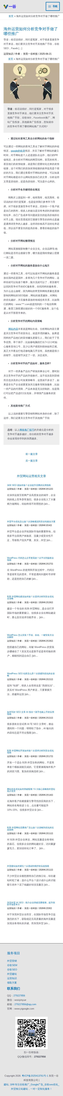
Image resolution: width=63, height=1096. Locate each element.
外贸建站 (12, 974)
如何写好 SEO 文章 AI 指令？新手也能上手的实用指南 (30, 713)
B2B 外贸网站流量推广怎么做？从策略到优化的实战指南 (30, 828)
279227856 (19, 995)
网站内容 (13, 329)
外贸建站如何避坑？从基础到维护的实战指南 (28, 866)
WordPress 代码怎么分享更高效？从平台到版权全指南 (30, 559)
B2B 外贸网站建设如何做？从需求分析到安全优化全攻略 (30, 597)
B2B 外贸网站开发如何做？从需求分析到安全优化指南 (30, 751)
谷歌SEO (12, 969)
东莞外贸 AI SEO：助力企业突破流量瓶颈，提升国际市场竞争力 (31, 903)
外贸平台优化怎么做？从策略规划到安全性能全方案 (31, 521)
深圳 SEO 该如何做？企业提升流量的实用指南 (29, 485)
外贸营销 (12, 961)
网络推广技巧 (27, 430)
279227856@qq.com (25, 1004)
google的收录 (18, 151)
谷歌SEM (12, 965)
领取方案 (12, 982)
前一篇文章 (32, 454)
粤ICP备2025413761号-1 (35, 1076)
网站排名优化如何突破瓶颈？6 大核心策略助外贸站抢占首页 (31, 790)
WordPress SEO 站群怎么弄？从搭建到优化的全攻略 (31, 674)
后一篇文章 (32, 461)
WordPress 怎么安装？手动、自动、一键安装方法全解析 (30, 636)
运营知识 (8, 54)
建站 (6, 1084)
